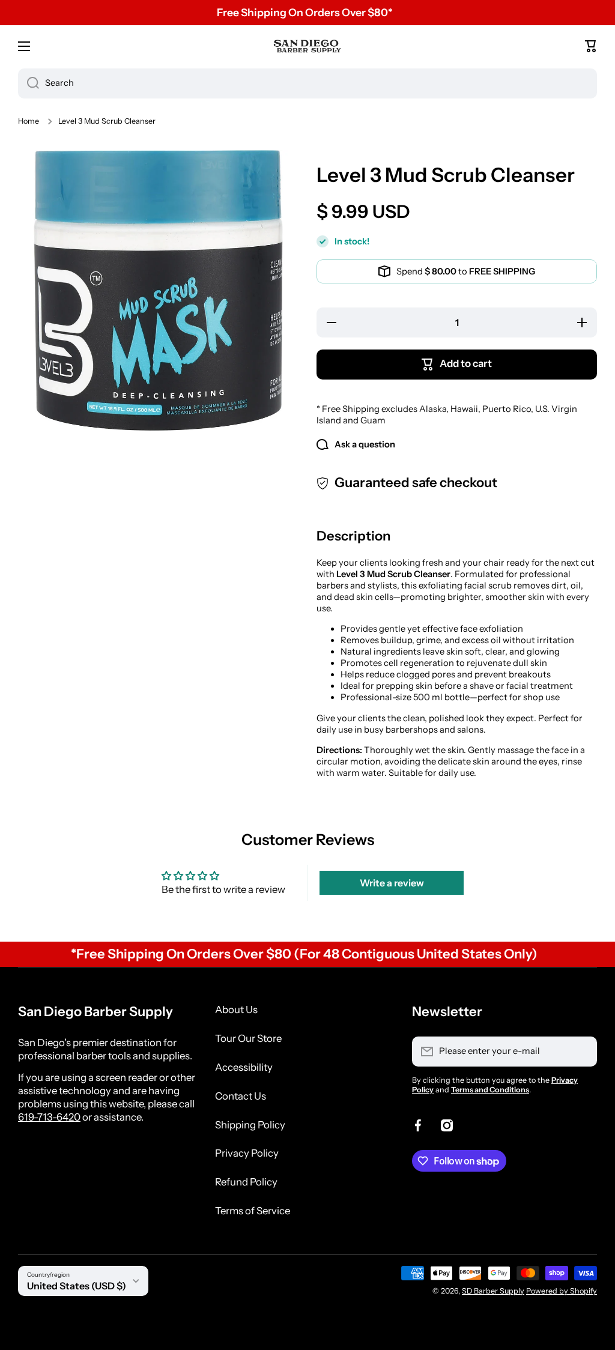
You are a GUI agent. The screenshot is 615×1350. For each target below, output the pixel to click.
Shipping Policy (250, 1125)
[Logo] (307, 46)
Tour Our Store (248, 1038)
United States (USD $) (76, 1286)
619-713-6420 (49, 1117)
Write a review (392, 883)
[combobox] (307, 83)
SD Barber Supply (493, 1290)
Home (28, 121)
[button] (591, 46)
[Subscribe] (582, 1052)
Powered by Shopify (561, 1290)
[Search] (28, 83)
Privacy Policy (247, 1153)
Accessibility (244, 1067)
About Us (236, 1009)
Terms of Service (252, 1211)
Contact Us (240, 1096)
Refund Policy (246, 1182)
